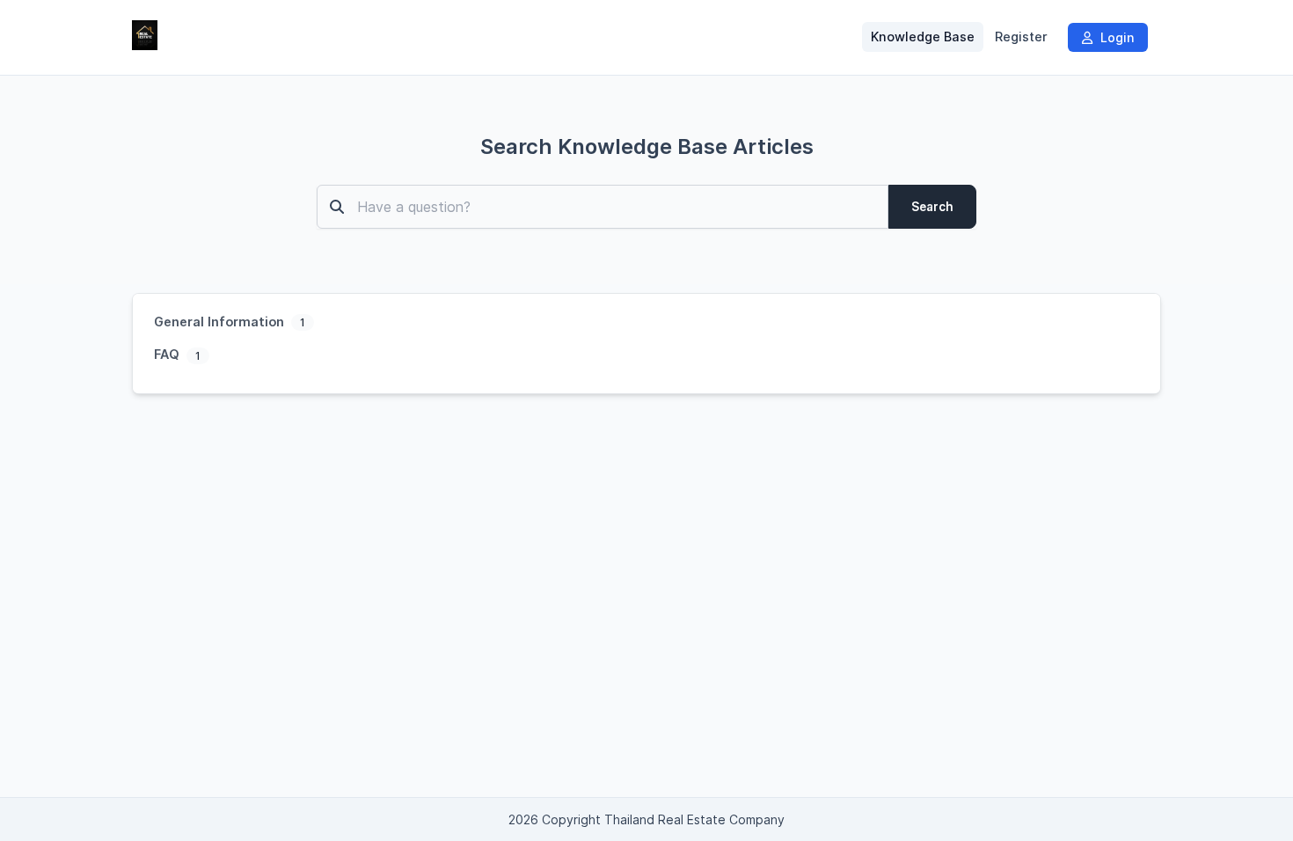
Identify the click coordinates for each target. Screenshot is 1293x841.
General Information (221, 321)
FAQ (168, 354)
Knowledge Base (923, 37)
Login (1115, 37)
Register (1021, 37)
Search (932, 207)
